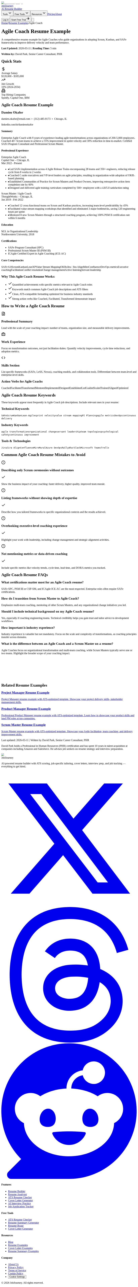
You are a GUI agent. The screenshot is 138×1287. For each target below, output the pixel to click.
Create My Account (31, 681)
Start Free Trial (9, 681)
